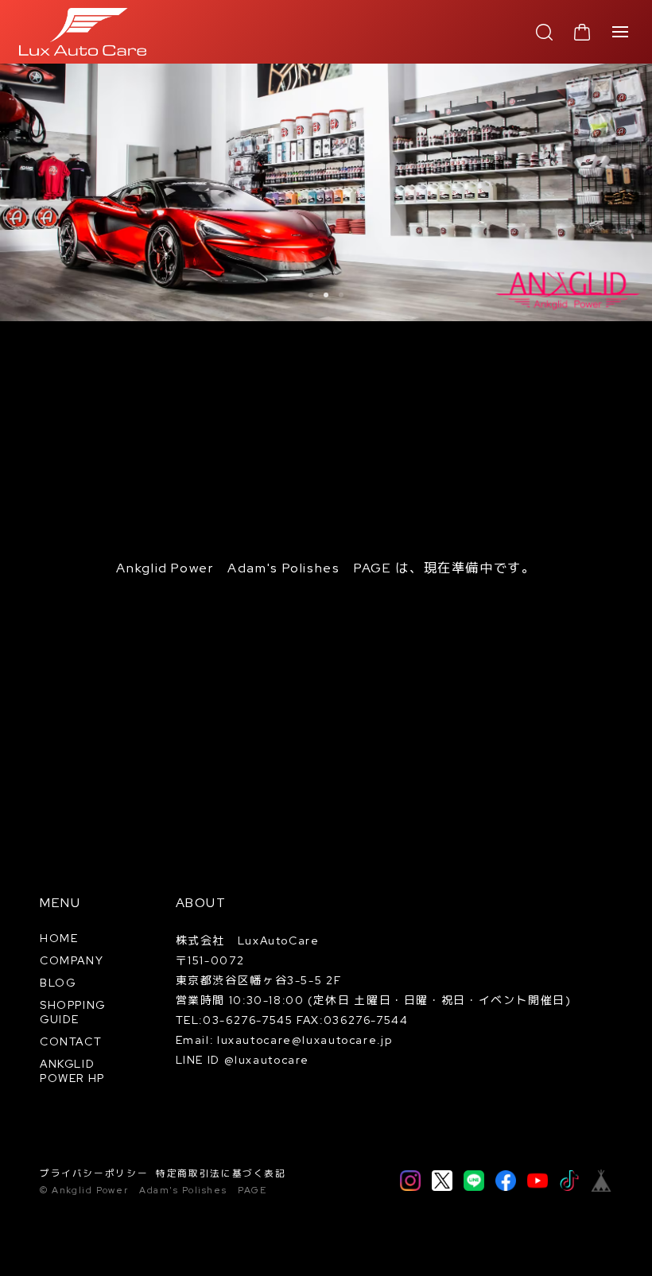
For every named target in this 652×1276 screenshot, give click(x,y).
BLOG (58, 982)
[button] (311, 295)
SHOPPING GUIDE (73, 1012)
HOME (59, 938)
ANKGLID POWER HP (72, 1071)
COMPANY (71, 960)
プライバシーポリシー (94, 1173)
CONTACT (71, 1041)
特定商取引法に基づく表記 (221, 1173)
